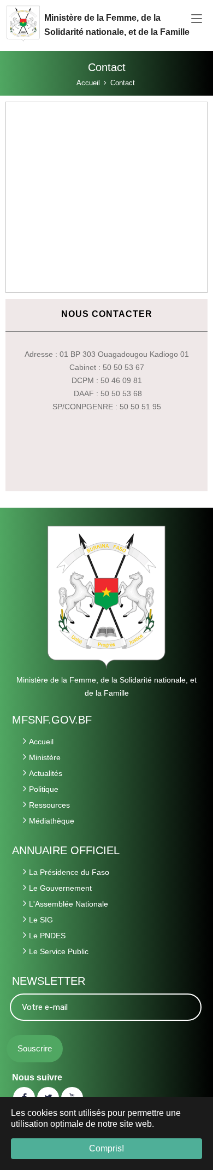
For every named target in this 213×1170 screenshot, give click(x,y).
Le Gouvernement (60, 888)
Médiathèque (51, 820)
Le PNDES (47, 935)
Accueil (41, 741)
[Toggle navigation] (196, 19)
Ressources (49, 805)
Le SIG (41, 919)
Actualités (45, 773)
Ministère (45, 757)
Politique (43, 789)
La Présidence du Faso (69, 872)
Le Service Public (58, 951)
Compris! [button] (106, 1148)
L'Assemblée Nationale (68, 903)
